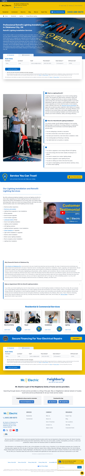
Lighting (67, 325)
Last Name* (20, 60)
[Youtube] (14, 430)
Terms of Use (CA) (22, 462)
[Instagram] (10, 430)
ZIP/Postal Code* (72, 60)
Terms (40, 75)
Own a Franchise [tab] (78, 5)
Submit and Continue (12, 69)
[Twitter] (7, 430)
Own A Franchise (50, 421)
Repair (26, 325)
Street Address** (59, 60)
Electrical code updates (10, 209)
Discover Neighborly (26, 401)
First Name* (7, 60)
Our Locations (69, 421)
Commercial (26, 55)
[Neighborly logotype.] (55, 380)
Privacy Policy (45, 75)
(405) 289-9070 (11, 418)
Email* (31, 60)
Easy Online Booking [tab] (58, 12)
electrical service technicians (69, 105)
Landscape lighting (9, 219)
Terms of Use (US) (12, 462)
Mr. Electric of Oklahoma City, (13, 266)
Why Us (48, 415)
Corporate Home (70, 427)
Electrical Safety (9, 325)
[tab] (23, 12)
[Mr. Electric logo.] (7, 5)
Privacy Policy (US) (32, 462)
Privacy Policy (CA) (43, 462)
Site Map (68, 424)
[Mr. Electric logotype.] (30, 380)
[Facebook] (4, 430)
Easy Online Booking (76, 177)
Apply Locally (49, 427)
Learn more (7, 329)
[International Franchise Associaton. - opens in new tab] (5, 434)
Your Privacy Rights (43, 466)
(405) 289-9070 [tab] (75, 12)
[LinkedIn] (17, 430)
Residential (11, 55)
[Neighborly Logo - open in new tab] (4, 1)
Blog (67, 418)
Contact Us (49, 424)
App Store (53, 401)
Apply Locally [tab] (63, 5)
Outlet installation (8, 230)
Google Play (65, 401)
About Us (48, 418)
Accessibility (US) (53, 462)
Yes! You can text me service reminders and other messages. (20, 72)
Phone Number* (46, 60)
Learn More (76, 338)
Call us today (64, 294)
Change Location (19, 7)
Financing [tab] (71, 5)
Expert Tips (69, 415)
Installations (48, 325)
